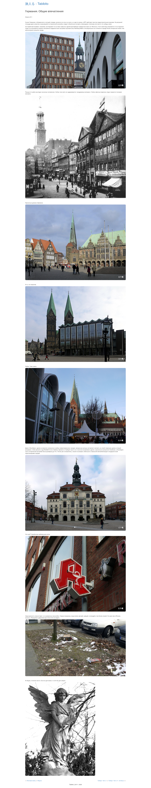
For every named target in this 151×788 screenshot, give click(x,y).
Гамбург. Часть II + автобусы (116, 780)
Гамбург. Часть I (102, 780)
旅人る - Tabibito (36, 3)
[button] (32, 60)
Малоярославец (31, 780)
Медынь (40, 780)
